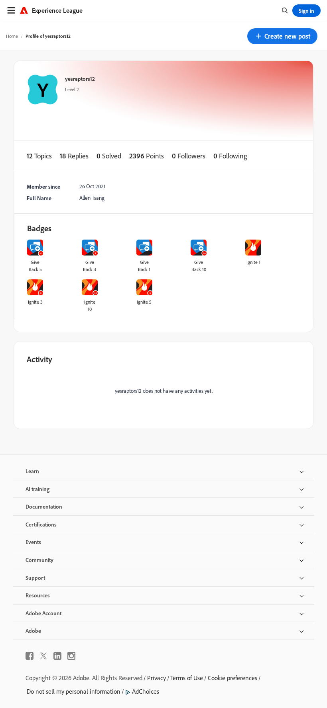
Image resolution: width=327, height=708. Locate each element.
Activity (39, 359)
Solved (110, 155)
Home (12, 36)
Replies (75, 155)
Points (147, 155)
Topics (40, 155)
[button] (282, 36)
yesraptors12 (80, 78)
